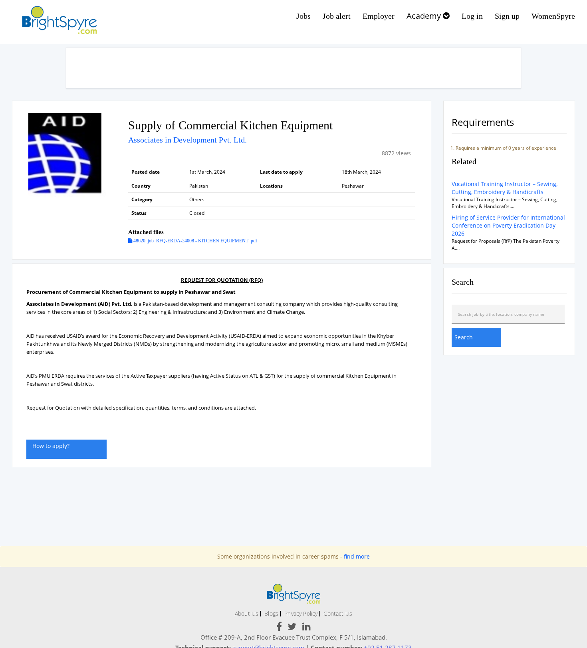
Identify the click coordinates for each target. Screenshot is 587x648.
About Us (246, 613)
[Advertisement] (293, 68)
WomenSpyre (553, 16)
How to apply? (50, 446)
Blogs (271, 613)
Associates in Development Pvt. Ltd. (187, 139)
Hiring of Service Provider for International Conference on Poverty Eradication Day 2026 (508, 225)
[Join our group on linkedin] (306, 628)
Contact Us (337, 613)
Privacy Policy (300, 613)
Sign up (507, 16)
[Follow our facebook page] (279, 628)
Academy (425, 15)
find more (357, 556)
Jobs (303, 16)
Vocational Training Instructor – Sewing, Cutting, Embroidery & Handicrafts (504, 188)
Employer (379, 16)
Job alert (337, 16)
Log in (472, 16)
